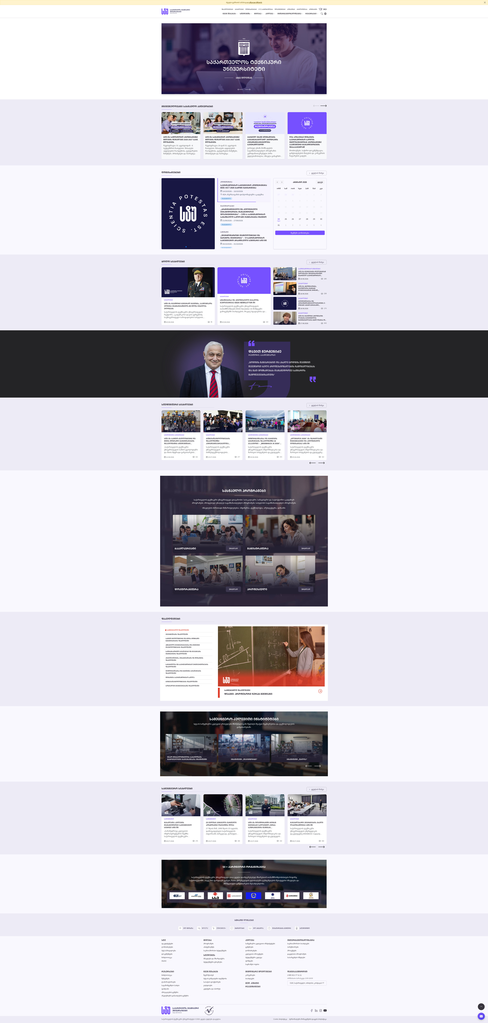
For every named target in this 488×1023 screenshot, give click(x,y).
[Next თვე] (282, 182)
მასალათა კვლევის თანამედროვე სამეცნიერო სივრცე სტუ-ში (178, 825)
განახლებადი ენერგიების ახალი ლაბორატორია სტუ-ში (306, 823)
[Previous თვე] (277, 182)
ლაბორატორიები (169, 982)
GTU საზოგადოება (265, 9)
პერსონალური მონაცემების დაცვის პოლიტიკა (308, 1019)
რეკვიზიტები (252, 986)
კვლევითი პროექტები (254, 954)
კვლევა (249, 940)
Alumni (164, 961)
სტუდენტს (209, 955)
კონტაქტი (313, 9)
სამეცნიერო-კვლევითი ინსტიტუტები (260, 944)
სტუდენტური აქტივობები (174, 435)
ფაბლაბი (165, 989)
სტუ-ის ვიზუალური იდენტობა (215, 978)
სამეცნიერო (169, 819)
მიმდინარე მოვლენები (258, 971)
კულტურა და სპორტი (211, 989)
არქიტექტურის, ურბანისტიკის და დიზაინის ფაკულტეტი (184, 659)
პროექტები (291, 951)
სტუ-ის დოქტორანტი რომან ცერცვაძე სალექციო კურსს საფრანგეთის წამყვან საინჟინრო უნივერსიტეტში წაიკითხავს (262, 827)
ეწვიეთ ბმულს (255, 2)
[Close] (484, 2)
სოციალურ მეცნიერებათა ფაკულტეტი (182, 686)
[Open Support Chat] (481, 1016)
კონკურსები (250, 975)
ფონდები (249, 961)
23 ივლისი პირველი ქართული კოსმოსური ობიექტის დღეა (221, 823)
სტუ (164, 940)
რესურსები (168, 971)
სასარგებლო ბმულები (296, 957)
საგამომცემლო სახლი (170, 985)
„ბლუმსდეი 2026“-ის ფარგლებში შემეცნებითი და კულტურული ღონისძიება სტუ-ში (306, 441)
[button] (247, 89)
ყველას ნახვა (317, 173)
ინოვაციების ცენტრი (170, 992)
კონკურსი (291, 9)
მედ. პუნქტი (252, 983)
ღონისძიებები (251, 9)
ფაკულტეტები (227, 9)
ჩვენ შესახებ (210, 971)
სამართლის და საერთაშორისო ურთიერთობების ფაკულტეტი (187, 665)
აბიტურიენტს (208, 947)
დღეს (320, 182)
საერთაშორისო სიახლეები (298, 944)
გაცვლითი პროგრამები (296, 954)
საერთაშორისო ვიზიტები (309, 269)
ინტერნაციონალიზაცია (300, 940)
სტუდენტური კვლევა (253, 957)
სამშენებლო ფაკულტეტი (178, 630)
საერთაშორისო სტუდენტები (214, 951)
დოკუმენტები (280, 9)
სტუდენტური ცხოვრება (212, 962)
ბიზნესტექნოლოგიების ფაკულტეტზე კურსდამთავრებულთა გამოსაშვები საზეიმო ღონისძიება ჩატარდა (218, 443)
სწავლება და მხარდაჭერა (214, 959)
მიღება (207, 940)
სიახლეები (239, 9)
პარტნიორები (293, 947)
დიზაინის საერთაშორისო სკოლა (180, 677)
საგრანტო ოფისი (252, 964)
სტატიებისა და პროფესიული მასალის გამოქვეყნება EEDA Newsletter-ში (239, 301)
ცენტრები (249, 947)
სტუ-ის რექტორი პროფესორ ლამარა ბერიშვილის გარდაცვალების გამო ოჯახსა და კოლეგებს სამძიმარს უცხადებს (312, 318)
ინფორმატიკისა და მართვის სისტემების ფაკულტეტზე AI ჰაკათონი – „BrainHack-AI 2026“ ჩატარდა (264, 442)
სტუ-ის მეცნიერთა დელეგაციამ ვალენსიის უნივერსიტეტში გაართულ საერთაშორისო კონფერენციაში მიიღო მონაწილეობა (312, 274)
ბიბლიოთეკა (302, 9)
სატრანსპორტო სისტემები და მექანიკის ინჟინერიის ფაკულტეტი (183, 652)
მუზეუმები (166, 978)
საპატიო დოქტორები (212, 982)
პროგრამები (208, 944)
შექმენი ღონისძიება (300, 233)
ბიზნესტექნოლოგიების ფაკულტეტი (181, 681)
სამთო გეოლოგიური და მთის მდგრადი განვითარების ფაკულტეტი (182, 639)
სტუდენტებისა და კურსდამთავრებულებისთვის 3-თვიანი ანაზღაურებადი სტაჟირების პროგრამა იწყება (311, 303)
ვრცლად (233, 548)
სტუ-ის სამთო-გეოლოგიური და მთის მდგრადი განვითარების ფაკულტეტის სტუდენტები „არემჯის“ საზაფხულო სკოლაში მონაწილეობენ (180, 443)
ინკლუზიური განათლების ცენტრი (175, 996)
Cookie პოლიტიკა (280, 1019)
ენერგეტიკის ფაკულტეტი (177, 634)
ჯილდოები (207, 985)
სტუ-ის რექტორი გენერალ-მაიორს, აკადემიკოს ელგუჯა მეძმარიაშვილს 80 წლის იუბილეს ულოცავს (188, 306)
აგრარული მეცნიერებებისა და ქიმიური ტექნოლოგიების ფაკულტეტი (183, 646)
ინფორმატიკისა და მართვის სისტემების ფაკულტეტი (183, 672)
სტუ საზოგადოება (169, 951)
